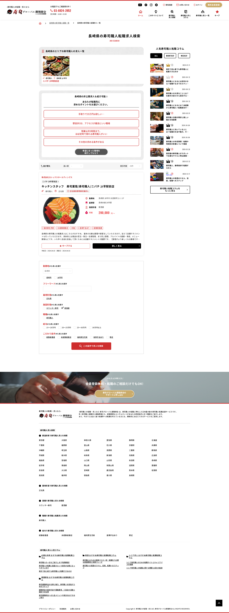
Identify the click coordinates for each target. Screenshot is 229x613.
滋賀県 (132, 465)
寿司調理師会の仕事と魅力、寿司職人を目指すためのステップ (57, 585)
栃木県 (64, 455)
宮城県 (64, 460)
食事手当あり (84, 228)
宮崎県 (86, 470)
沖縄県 (41, 450)
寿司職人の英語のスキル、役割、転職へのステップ (101, 567)
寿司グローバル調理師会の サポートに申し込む (114, 394)
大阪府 (64, 440)
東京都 (41, 440)
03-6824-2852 (62, 10)
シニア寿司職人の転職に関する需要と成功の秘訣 (144, 568)
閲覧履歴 (169, 5)
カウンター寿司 (52, 308)
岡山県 (86, 465)
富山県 (86, 445)
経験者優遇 (97, 228)
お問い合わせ (184, 5)
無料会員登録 (214, 5)
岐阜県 (86, 455)
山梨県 (86, 450)
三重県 (132, 450)
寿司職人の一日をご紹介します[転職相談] (54, 562)
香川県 (109, 475)
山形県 (109, 460)
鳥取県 (132, 455)
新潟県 (109, 455)
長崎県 (154, 460)
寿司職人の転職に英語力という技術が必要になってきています (57, 567)
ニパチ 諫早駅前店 (49, 181)
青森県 (64, 465)
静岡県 (132, 440)
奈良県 (41, 470)
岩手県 (41, 465)
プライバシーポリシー (47, 609)
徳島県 (86, 475)
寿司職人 (49, 191)
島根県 (132, 475)
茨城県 (41, 455)
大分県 (64, 470)
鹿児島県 (110, 470)
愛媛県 (154, 465)
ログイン (199, 5)
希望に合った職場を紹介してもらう (91, 152)
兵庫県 (154, 445)
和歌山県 (110, 465)
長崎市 (49, 277)
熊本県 (132, 470)
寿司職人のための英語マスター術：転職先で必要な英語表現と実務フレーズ (101, 561)
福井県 (64, 475)
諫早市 (60, 277)
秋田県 (132, 460)
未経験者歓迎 (63, 228)
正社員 (61, 191)
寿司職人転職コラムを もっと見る (170, 190)
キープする (67, 246)
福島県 (41, 460)
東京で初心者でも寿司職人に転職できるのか (55, 571)
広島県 (154, 455)
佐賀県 (154, 470)
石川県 (109, 445)
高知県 (41, 475)
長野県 (109, 450)
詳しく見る (117, 246)
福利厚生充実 (48, 228)
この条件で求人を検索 (93, 346)
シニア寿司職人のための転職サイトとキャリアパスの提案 (144, 563)
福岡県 (64, 445)
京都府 (132, 445)
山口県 (86, 460)
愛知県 (109, 440)
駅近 (74, 228)
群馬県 (154, 450)
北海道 (154, 440)
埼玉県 (64, 450)
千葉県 (41, 445)
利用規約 (63, 609)
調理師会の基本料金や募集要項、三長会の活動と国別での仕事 (57, 591)
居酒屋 (67, 308)
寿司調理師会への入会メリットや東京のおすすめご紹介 (57, 596)
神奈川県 (87, 440)
